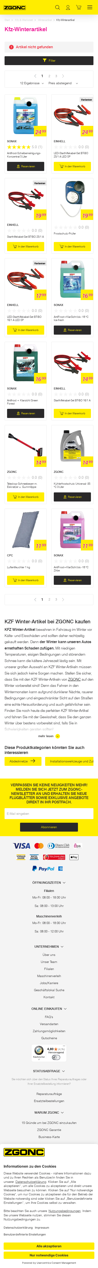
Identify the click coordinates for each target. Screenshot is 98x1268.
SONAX (11, 141)
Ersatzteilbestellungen (49, 1101)
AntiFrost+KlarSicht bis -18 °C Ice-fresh (71, 318)
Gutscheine (49, 1038)
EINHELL (59, 141)
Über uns (49, 955)
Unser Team (49, 962)
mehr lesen (46, 736)
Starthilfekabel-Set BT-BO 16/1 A (72, 400)
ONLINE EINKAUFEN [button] (47, 1009)
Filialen (49, 969)
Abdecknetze (19, 761)
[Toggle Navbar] (89, 7)
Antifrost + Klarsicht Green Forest (22, 402)
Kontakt (49, 997)
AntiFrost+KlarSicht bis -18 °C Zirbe (71, 568)
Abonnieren (49, 827)
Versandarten (49, 1024)
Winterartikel (45, 20)
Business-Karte (49, 1137)
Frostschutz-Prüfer (65, 233)
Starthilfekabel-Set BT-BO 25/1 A (25, 236)
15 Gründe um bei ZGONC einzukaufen (49, 1123)
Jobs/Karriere (49, 983)
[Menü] (64, 1047)
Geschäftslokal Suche (49, 990)
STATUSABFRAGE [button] (47, 1071)
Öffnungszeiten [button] (47, 883)
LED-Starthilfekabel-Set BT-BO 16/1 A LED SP (24, 318)
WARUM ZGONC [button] (47, 1113)
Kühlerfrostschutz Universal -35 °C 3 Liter (72, 485)
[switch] (56, 1057)
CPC (10, 555)
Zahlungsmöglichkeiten (49, 1031)
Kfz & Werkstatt (24, 20)
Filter (51, 60)
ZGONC (12, 472)
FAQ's (49, 1017)
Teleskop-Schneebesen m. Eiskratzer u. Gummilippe (22, 485)
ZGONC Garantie (49, 1130)
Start (7, 20)
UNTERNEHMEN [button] (47, 947)
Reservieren (28, 166)
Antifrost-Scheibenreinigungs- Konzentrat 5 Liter (24, 154)
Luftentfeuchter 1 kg (18, 567)
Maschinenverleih (49, 976)
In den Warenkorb (75, 166)
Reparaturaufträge (49, 1094)
